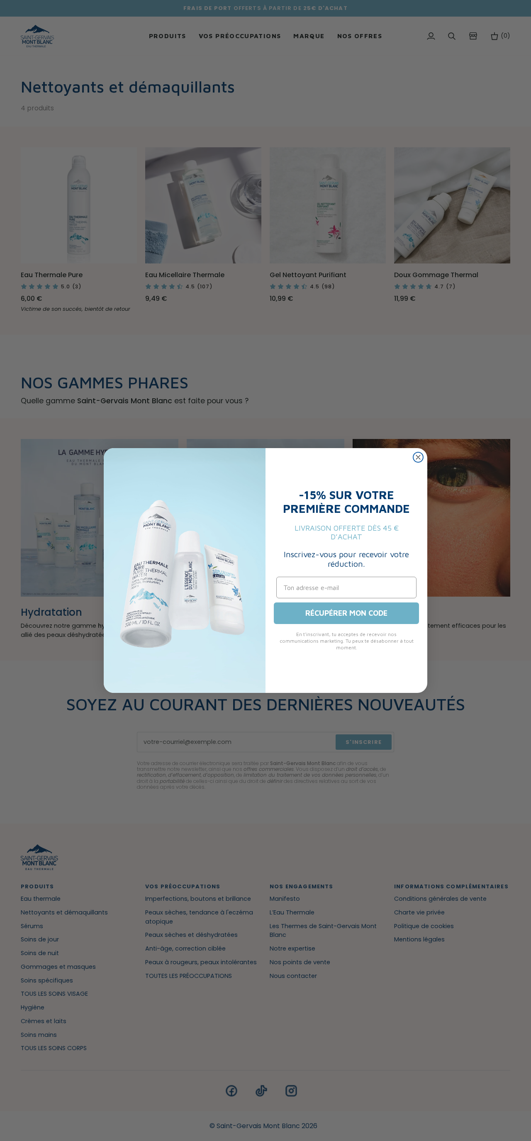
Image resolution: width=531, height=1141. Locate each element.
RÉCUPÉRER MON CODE (346, 613)
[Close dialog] (418, 457)
